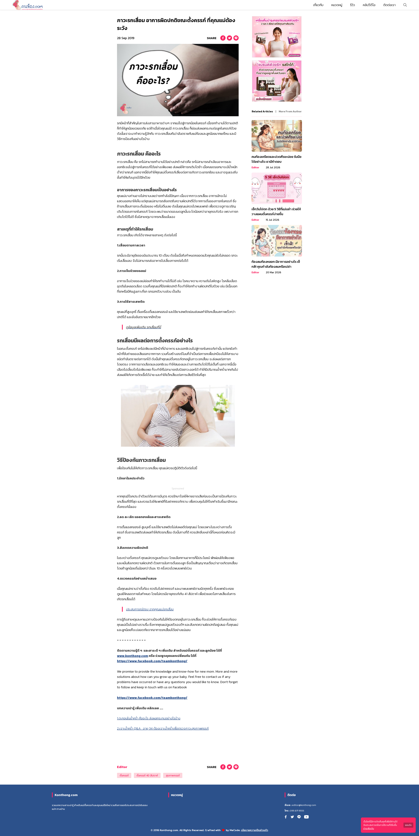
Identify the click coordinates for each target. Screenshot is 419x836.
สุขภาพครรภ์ (173, 775)
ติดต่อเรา (389, 4)
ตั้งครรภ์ (124, 775)
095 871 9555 (297, 810)
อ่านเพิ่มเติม (368, 828)
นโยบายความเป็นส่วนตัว (254, 830)
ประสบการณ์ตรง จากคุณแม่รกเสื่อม (150, 609)
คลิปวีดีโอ (369, 4)
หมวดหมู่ (336, 4)
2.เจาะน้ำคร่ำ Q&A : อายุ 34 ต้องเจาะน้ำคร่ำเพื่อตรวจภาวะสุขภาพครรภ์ (163, 728)
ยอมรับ (408, 825)
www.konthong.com (132, 655)
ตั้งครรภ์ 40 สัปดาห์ (147, 775)
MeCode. (235, 830)
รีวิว (352, 4)
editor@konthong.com (304, 805)
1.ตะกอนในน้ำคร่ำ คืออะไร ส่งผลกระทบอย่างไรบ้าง (148, 718)
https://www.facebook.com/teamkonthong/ (152, 661)
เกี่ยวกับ (318, 4)
